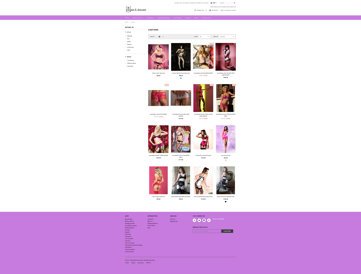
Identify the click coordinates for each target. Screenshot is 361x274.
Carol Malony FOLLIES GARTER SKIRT (203, 73)
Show (196, 36)
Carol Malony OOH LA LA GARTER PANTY (181, 156)
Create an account (231, 10)
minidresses (130, 47)
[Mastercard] (141, 262)
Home (126, 22)
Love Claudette (129, 238)
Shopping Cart (174, 221)
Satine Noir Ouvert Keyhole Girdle (225, 196)
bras (128, 38)
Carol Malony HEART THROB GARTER (158, 155)
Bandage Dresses (130, 223)
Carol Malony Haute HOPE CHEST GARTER (180, 115)
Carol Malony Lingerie (131, 225)
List (163, 36)
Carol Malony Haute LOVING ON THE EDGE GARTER (203, 115)
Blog (149, 227)
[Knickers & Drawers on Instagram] (204, 220)
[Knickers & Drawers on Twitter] (199, 220)
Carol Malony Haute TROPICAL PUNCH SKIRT (225, 115)
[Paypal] (148, 262)
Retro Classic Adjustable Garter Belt (180, 196)
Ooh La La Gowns (129, 243)
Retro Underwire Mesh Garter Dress (203, 196)
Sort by (215, 36)
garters (129, 41)
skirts (128, 50)
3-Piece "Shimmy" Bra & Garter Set (181, 73)
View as (152, 36)
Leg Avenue (130, 66)
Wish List (172, 219)
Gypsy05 (127, 232)
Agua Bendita (128, 219)
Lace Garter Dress (225, 155)
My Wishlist (215, 10)
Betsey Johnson (129, 221)
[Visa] (127, 262)
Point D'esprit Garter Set (158, 196)
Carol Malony (130, 60)
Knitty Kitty (128, 234)
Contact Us (151, 219)
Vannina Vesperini (130, 249)
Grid (159, 36)
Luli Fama (127, 240)
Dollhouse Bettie (131, 63)
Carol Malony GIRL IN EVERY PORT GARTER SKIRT (226, 74)
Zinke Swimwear (129, 251)
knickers (129, 44)
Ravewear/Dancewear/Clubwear (133, 245)
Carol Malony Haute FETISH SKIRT (158, 114)
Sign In (222, 10)
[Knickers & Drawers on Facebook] (194, 220)
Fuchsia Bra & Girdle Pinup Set (203, 155)
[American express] (133, 262)
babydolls (129, 36)
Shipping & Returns (153, 223)
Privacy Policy (151, 225)
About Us (150, 221)
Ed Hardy (127, 230)
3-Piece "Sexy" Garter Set (158, 73)
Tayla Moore (128, 247)
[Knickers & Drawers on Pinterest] (209, 220)
